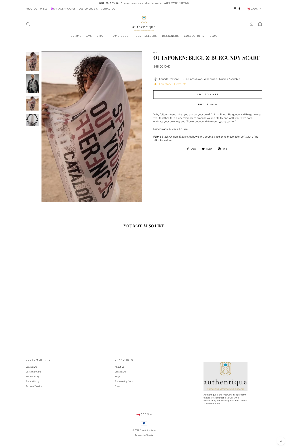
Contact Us (31, 366)
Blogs (117, 376)
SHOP (101, 36)
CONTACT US (108, 8)
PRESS (43, 8)
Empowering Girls (124, 381)
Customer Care (33, 371)
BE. (155, 52)
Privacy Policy (32, 381)
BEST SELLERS (146, 36)
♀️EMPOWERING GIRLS (63, 8)
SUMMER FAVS (81, 36)
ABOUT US (31, 8)
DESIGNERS (170, 36)
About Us (119, 366)
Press (117, 386)
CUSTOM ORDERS (88, 8)
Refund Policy (32, 376)
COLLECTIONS (194, 36)
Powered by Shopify (144, 435)
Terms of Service (34, 386)
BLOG (213, 36)
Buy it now (208, 104)
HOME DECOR (121, 36)
